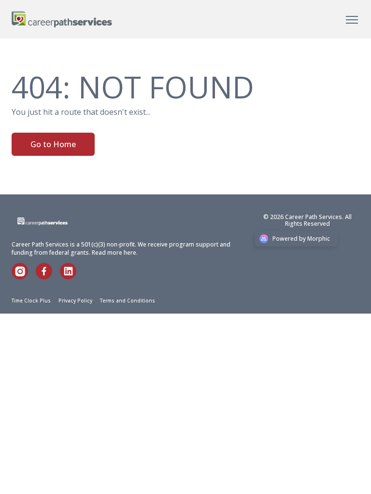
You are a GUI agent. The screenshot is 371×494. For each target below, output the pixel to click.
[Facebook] (48, 276)
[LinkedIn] (72, 276)
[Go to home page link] (54, 221)
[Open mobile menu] (351, 19)
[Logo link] (62, 19)
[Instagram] (24, 276)
